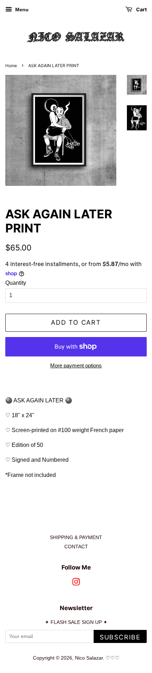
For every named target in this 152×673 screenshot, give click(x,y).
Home (11, 65)
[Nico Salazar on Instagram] (76, 583)
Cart (141, 9)
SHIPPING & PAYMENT (76, 537)
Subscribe (120, 637)
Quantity (15, 283)
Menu (21, 9)
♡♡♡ (112, 658)
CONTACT (76, 546)
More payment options (76, 365)
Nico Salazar (89, 658)
